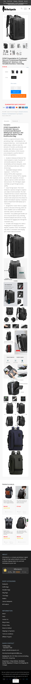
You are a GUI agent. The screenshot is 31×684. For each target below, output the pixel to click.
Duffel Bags (5, 587)
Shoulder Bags (6, 590)
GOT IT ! (16, 681)
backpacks (20, 113)
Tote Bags (5, 595)
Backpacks (21, 111)
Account (26, 1)
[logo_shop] (12, 8)
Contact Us (5, 619)
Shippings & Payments (8, 631)
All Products (5, 604)
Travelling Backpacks (11, 113)
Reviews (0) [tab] (15, 121)
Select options (9, 511)
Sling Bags (5, 592)
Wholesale (20, 1)
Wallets (4, 598)
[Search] (20, 8)
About (4, 613)
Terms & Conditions (7, 634)
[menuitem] (4, 1)
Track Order (9, 1)
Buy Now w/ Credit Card (18, 96)
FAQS (3, 616)
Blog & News (5, 622)
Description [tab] (6, 121)
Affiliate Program (7, 636)
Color (6, 72)
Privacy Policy (6, 625)
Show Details (24, 512)
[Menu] (24, 8)
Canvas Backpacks (7, 601)
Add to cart (16, 92)
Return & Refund (6, 628)
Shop (5, 1)
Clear (27, 67)
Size (6, 77)
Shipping (15, 1)
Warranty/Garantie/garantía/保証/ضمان (12, 653)
